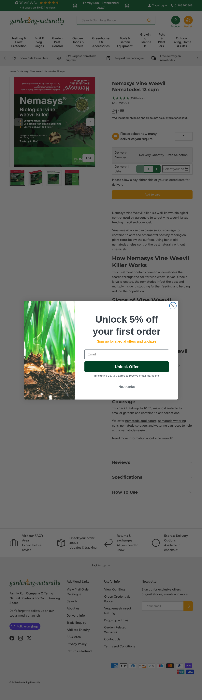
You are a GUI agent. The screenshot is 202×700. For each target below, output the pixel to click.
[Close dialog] (172, 305)
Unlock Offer (127, 367)
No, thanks (127, 386)
